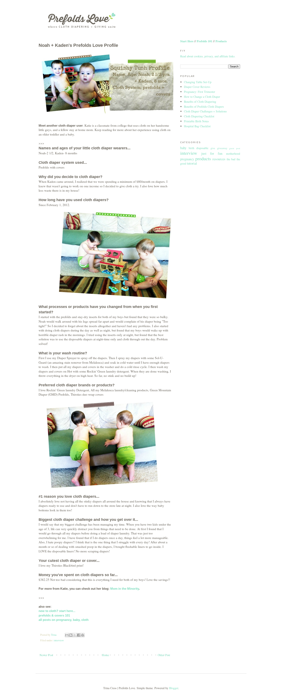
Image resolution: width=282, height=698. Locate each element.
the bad (231, 159)
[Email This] (67, 635)
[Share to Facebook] (79, 635)
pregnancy (187, 159)
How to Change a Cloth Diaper (202, 97)
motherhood (233, 154)
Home (105, 655)
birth (191, 148)
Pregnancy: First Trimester (199, 92)
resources (218, 159)
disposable (202, 148)
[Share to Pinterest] (83, 635)
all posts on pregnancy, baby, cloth (64, 619)
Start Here (186, 41)
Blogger (173, 688)
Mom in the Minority (124, 588)
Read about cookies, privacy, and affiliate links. (207, 56)
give (213, 148)
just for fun (211, 153)
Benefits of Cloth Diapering (200, 102)
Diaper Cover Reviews (197, 87)
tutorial (192, 163)
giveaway (222, 148)
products (203, 158)
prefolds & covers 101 (54, 615)
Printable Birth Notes (196, 121)
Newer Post (46, 655)
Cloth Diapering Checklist (199, 116)
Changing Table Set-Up (197, 82)
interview (59, 640)
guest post (234, 148)
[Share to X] (75, 635)
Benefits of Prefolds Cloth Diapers (204, 106)
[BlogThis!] (71, 635)
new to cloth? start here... (57, 611)
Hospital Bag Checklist (197, 126)
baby (183, 147)
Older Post (164, 655)
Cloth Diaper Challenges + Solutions (205, 111)
